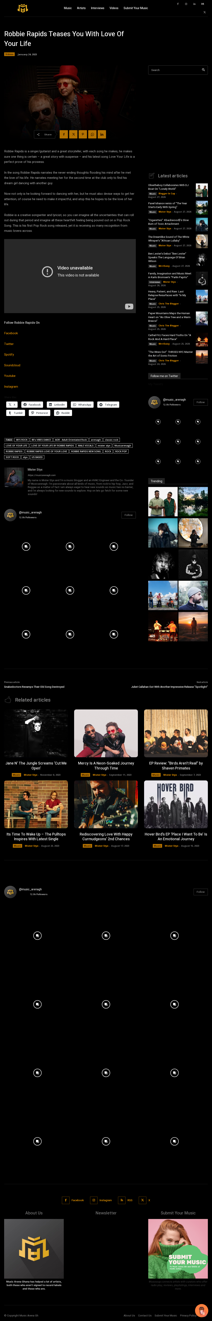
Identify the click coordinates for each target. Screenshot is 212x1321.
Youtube (10, 376)
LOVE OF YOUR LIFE (16, 445)
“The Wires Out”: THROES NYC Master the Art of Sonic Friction (170, 354)
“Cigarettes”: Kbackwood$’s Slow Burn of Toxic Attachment (168, 222)
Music (152, 193)
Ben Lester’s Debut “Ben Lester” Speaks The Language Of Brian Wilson (167, 257)
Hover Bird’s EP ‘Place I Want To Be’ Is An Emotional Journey (176, 837)
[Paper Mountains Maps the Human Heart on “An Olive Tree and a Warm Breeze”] (202, 318)
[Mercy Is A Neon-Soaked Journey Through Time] (106, 733)
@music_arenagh (30, 512)
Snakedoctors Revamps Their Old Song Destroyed (34, 687)
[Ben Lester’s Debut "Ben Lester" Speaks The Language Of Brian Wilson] (163, 564)
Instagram (11, 386)
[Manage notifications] (203, 1313)
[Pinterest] (83, 134)
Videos (9, 54)
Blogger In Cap (167, 193)
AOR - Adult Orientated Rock (71, 439)
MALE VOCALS (86, 445)
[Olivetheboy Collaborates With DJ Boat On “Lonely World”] (202, 190)
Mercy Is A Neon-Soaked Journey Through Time (106, 766)
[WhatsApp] (92, 134)
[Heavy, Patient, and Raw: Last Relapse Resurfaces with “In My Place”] (202, 296)
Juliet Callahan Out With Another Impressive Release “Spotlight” (169, 687)
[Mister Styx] (14, 482)
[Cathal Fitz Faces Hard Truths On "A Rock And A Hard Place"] (163, 627)
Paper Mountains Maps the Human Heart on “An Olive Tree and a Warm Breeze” (169, 317)
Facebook (11, 333)
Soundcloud (12, 365)
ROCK (108, 451)
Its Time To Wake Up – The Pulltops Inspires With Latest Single (36, 837)
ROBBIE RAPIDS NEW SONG (86, 451)
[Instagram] (186, 4)
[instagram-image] (26, 547)
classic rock (111, 439)
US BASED (37, 457)
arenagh (96, 439)
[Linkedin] (194, 4)
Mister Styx (35, 470)
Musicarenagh (122, 445)
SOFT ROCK (12, 457)
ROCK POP (121, 451)
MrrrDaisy (164, 265)
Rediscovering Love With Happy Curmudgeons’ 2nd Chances (106, 837)
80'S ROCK (22, 439)
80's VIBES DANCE (41, 439)
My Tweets (155, 384)
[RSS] (121, 1200)
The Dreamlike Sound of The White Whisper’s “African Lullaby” (168, 239)
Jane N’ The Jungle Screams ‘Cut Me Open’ (36, 766)
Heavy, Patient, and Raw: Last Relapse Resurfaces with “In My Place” (167, 295)
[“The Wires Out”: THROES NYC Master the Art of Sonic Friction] (202, 357)
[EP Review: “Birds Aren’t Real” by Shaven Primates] (176, 733)
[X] (205, 12)
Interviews (154, 282)
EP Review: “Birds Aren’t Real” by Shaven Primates (176, 766)
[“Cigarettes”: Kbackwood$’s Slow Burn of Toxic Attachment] (202, 224)
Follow (129, 515)
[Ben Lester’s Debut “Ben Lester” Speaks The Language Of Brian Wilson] (202, 259)
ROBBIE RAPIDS (14, 451)
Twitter (9, 344)
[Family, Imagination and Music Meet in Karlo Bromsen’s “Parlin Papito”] (202, 278)
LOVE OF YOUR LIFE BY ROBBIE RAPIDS (52, 445)
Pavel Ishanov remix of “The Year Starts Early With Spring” (167, 205)
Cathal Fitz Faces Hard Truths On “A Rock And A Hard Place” (169, 337)
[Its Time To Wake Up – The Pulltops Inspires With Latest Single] (36, 804)
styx (25, 457)
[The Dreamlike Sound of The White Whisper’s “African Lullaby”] (202, 241)
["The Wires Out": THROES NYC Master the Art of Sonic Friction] (193, 627)
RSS (130, 1200)
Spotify (9, 354)
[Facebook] (178, 4)
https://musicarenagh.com (41, 475)
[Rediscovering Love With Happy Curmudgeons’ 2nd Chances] (106, 804)
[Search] (203, 70)
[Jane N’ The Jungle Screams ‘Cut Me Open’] (36, 733)
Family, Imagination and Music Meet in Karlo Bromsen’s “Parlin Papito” (169, 275)
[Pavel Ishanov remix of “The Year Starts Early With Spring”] (202, 207)
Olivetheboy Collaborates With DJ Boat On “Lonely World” (168, 187)
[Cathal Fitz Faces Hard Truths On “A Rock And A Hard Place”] (202, 339)
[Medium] (203, 4)
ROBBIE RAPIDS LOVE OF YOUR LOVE (47, 451)
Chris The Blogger (169, 303)
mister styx (104, 445)
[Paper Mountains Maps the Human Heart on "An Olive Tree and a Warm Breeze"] (193, 596)
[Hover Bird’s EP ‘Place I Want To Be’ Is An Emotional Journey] (176, 804)
